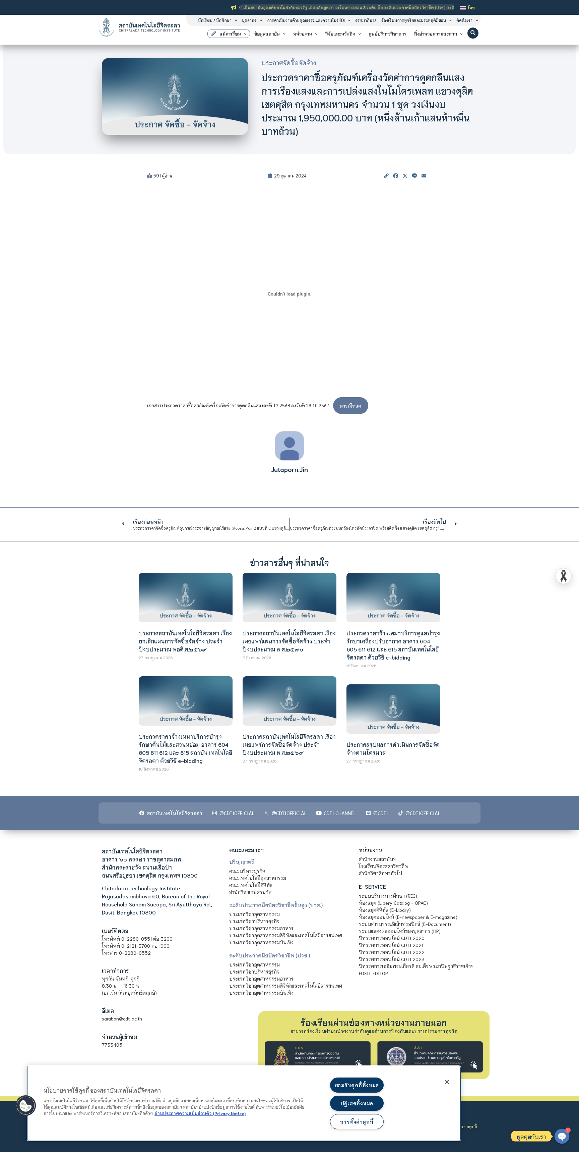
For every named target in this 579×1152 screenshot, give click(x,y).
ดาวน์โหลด (350, 406)
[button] (472, 33)
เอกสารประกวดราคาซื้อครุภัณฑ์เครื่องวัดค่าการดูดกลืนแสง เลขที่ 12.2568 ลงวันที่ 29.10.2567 (238, 406)
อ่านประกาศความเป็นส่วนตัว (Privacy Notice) (200, 1113)
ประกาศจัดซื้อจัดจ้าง (288, 62)
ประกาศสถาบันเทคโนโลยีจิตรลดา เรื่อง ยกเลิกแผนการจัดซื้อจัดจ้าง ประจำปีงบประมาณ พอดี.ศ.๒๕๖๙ (185, 640)
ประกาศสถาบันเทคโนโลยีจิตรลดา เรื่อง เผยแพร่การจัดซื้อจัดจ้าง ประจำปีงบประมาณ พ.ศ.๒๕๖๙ (289, 744)
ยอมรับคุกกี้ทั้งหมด (357, 1085)
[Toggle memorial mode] (564, 576)
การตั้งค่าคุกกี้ (356, 1121)
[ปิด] (447, 1082)
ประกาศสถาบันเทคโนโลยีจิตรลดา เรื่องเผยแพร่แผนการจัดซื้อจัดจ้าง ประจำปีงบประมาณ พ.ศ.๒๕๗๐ (289, 640)
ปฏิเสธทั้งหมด (356, 1103)
